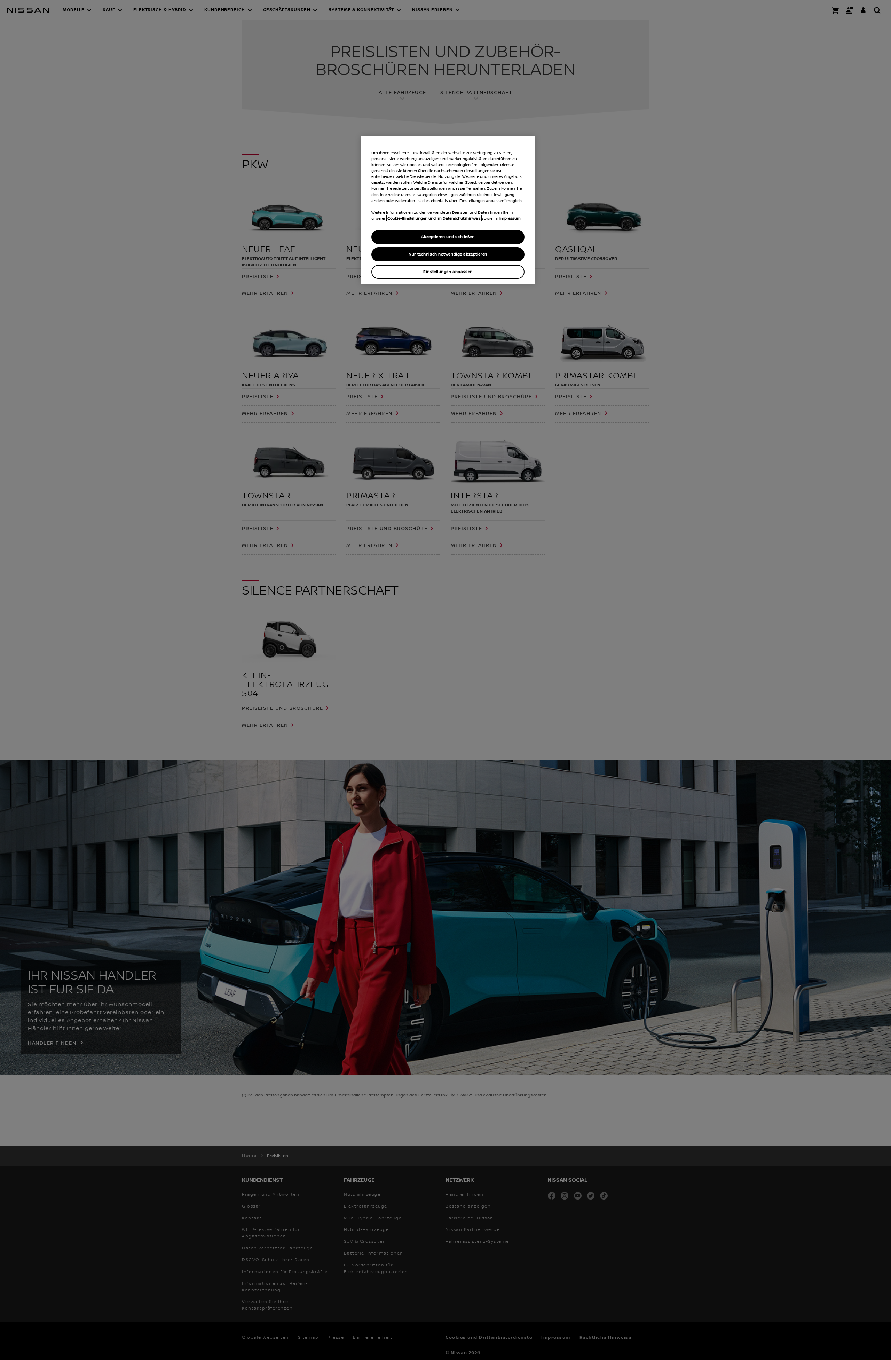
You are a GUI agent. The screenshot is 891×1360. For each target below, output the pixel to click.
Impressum (510, 218)
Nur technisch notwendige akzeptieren (448, 254)
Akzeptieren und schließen (447, 236)
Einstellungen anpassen (448, 271)
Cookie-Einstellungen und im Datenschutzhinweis (434, 218)
